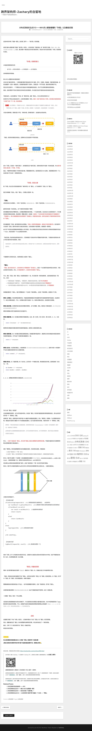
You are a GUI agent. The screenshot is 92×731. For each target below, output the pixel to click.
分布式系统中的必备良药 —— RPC (16, 686)
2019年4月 (70, 245)
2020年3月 (70, 215)
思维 (81, 447)
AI (67, 332)
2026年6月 (70, 146)
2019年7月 (69, 237)
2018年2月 (69, 279)
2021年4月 (70, 179)
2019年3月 (70, 248)
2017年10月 (70, 284)
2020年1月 (69, 221)
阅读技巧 (76, 461)
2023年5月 (70, 152)
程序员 (68, 376)
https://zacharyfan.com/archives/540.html (32, 651)
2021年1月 (69, 187)
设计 (68, 387)
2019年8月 (69, 234)
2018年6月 (69, 273)
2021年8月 (69, 168)
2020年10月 (70, 196)
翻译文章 (69, 381)
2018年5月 (69, 276)
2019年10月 (70, 229)
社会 (68, 373)
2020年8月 (70, 201)
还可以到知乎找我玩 (72, 79)
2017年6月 (69, 295)
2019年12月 (70, 223)
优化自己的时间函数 (72, 100)
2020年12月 (70, 190)
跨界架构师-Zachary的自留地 (21, 12)
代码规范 (69, 345)
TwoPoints (61, 727)
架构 (68, 370)
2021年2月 (69, 185)
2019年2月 (69, 251)
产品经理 (69, 343)
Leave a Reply (9, 715)
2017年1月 (69, 301)
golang (85, 435)
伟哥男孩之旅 (70, 130)
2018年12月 (70, 256)
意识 (72, 451)
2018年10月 (70, 262)
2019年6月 (69, 240)
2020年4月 (70, 212)
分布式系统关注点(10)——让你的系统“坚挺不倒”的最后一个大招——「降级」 (27, 693)
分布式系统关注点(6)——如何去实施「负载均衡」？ (20, 690)
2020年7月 (70, 204)
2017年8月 (69, 290)
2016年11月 (70, 306)
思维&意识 (69, 362)
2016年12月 (70, 303)
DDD (68, 337)
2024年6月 (70, 149)
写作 (73, 442)
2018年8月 (69, 268)
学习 (76, 444)
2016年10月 (70, 309)
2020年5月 (70, 210)
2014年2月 (70, 317)
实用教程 (69, 359)
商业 (68, 356)
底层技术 (71, 447)
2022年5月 (70, 157)
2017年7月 (69, 292)
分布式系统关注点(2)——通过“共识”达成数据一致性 (20, 688)
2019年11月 (70, 226)
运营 (68, 395)
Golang (69, 340)
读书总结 (69, 390)
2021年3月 (70, 182)
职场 (68, 384)
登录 (68, 412)
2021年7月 (69, 171)
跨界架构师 (11, 674)
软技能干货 (70, 392)
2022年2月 (70, 160)
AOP (69, 435)
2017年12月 (70, 281)
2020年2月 (70, 218)
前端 (68, 354)
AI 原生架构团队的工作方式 (73, 97)
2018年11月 (70, 259)
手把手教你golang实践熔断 (73, 107)
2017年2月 (69, 298)
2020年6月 (70, 207)
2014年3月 (70, 314)
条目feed (69, 415)
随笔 (68, 398)
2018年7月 (69, 270)
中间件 (75, 438)
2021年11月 (70, 163)
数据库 (68, 365)
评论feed (69, 418)
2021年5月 (69, 176)
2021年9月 (69, 165)
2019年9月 (69, 232)
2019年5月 (69, 243)
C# (68, 334)
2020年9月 (70, 198)
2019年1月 (69, 254)
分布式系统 (10, 699)
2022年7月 (70, 154)
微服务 (76, 447)
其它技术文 (70, 348)
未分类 (68, 367)
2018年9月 (69, 265)
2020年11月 (70, 193)
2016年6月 (69, 312)
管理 (68, 378)
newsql (69, 438)
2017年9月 (69, 287)
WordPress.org (71, 420)
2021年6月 (69, 174)
